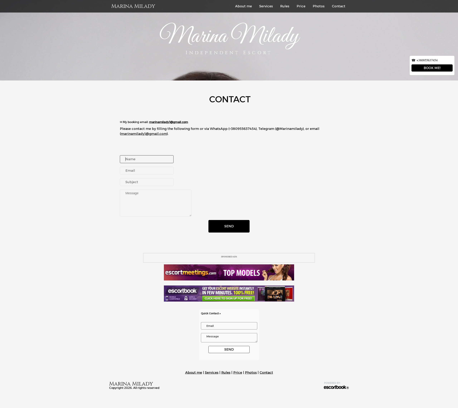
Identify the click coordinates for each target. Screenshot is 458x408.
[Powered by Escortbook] (336, 385)
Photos (319, 6)
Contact (338, 6)
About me (243, 6)
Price (301, 6)
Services (266, 6)
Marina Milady (133, 6)
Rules (284, 6)
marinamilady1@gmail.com (168, 122)
